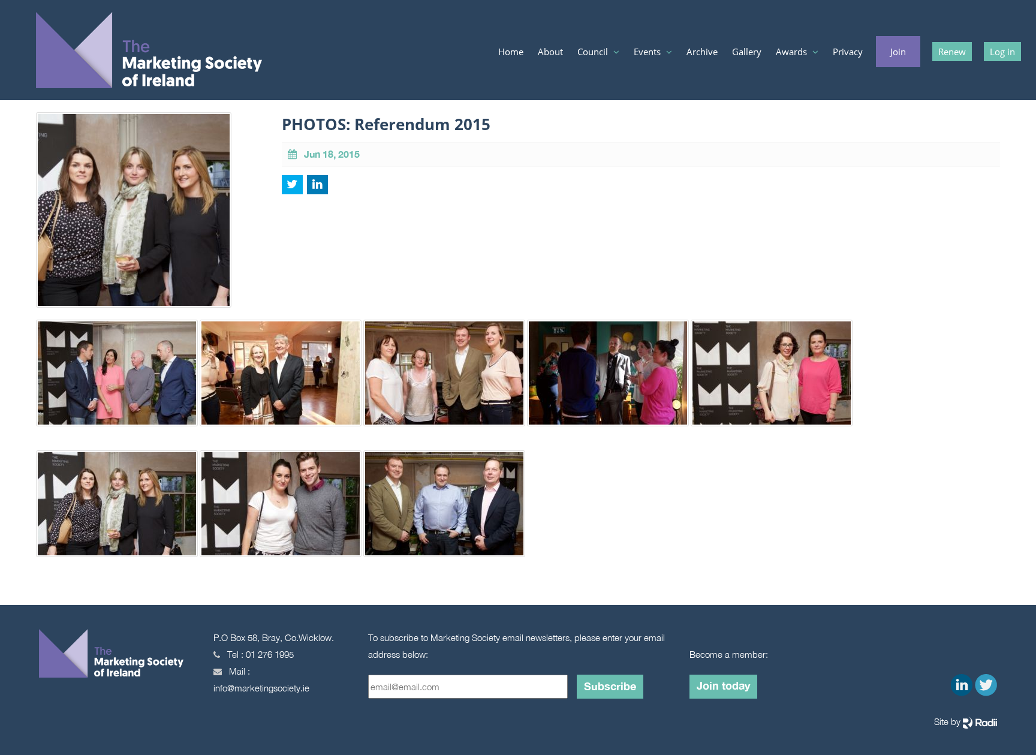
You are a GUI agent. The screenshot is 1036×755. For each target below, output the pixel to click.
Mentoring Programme (677, 99)
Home (510, 52)
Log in (1002, 52)
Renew (952, 52)
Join (898, 52)
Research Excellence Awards (828, 75)
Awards (792, 52)
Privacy (848, 52)
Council (593, 52)
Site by (948, 721)
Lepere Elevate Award (817, 99)
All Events (654, 75)
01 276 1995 (270, 654)
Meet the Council (610, 75)
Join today (723, 685)
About (550, 52)
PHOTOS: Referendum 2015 (386, 124)
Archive (702, 52)
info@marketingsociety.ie (261, 687)
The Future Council (613, 99)
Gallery (746, 52)
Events (648, 52)
